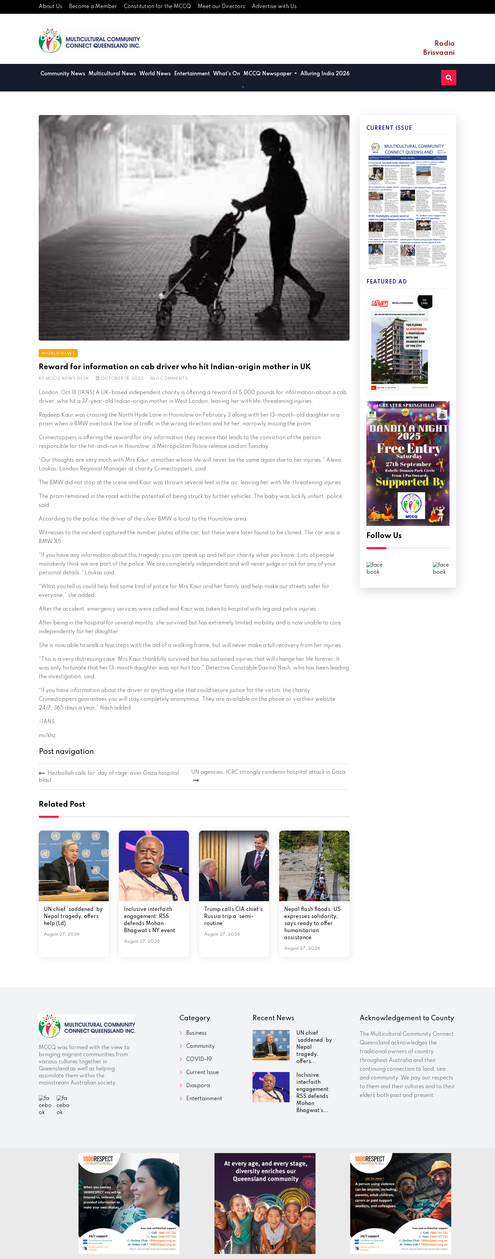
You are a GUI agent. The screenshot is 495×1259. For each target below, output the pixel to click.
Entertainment (192, 74)
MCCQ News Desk (67, 378)
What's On (226, 74)
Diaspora (198, 1086)
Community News (62, 74)
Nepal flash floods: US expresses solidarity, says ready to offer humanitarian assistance (312, 924)
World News (155, 74)
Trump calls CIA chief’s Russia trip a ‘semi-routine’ (233, 916)
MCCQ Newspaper (268, 74)
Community (200, 1046)
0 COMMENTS (172, 378)
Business (196, 1033)
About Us (50, 6)
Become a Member (93, 6)
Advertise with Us (274, 6)
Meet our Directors (221, 6)
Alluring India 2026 (325, 74)
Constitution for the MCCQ (157, 6)
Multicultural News (112, 74)
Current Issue (202, 1072)
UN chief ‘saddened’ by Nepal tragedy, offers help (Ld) (73, 916)
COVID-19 (199, 1059)
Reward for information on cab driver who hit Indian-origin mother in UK (175, 367)
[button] (243, 87)
